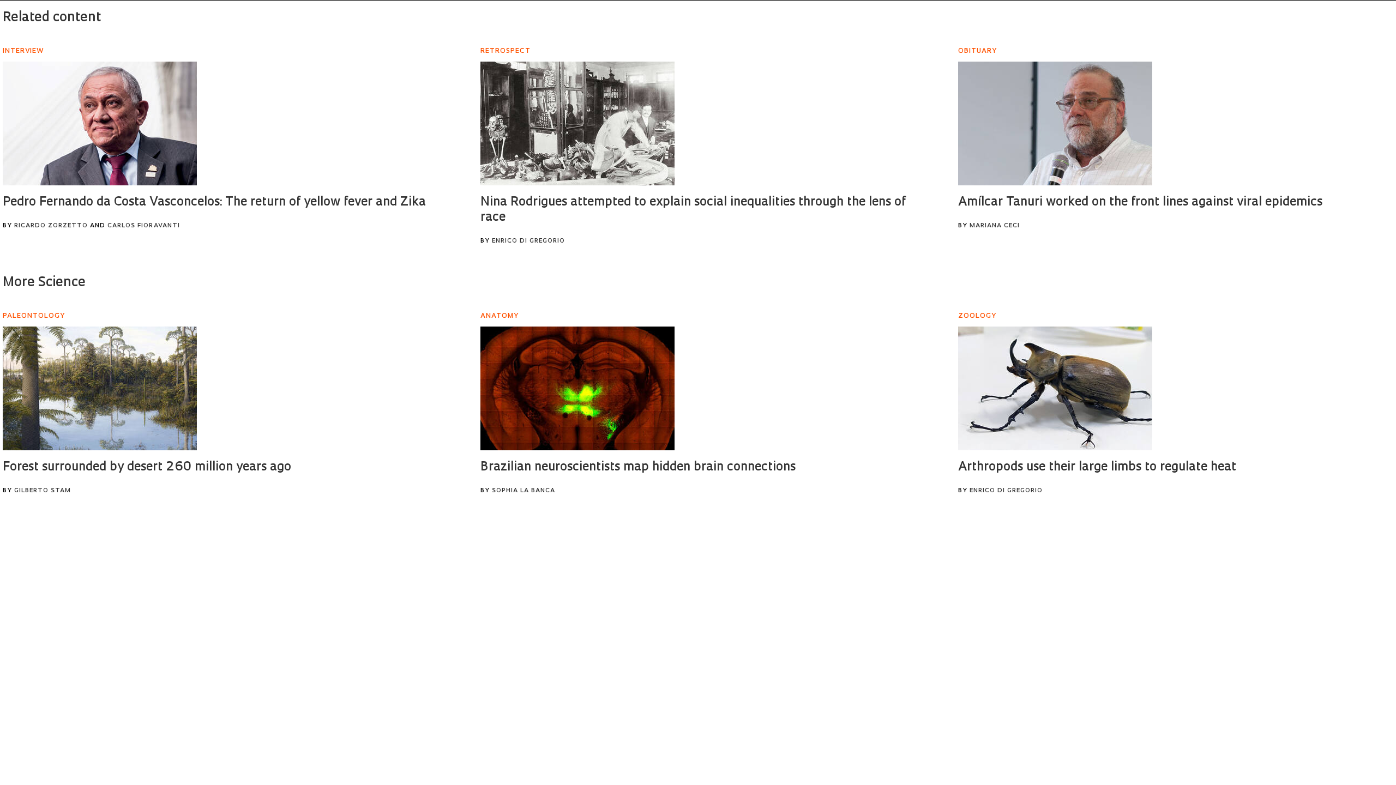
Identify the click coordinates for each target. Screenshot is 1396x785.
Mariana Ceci (995, 226)
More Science (44, 282)
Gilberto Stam (42, 491)
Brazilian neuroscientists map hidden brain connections (638, 467)
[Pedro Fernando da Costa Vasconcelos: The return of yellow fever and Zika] (100, 123)
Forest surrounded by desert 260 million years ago (147, 467)
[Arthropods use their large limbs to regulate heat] (1055, 388)
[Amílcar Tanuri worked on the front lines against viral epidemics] (1055, 123)
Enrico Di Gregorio (528, 241)
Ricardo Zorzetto (51, 226)
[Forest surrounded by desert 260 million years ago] (100, 388)
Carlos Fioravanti (143, 226)
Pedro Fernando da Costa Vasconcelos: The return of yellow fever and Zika (214, 202)
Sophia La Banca (523, 491)
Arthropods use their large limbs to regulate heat (1097, 467)
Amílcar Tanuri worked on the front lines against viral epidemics (1140, 202)
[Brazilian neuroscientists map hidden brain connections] (577, 388)
